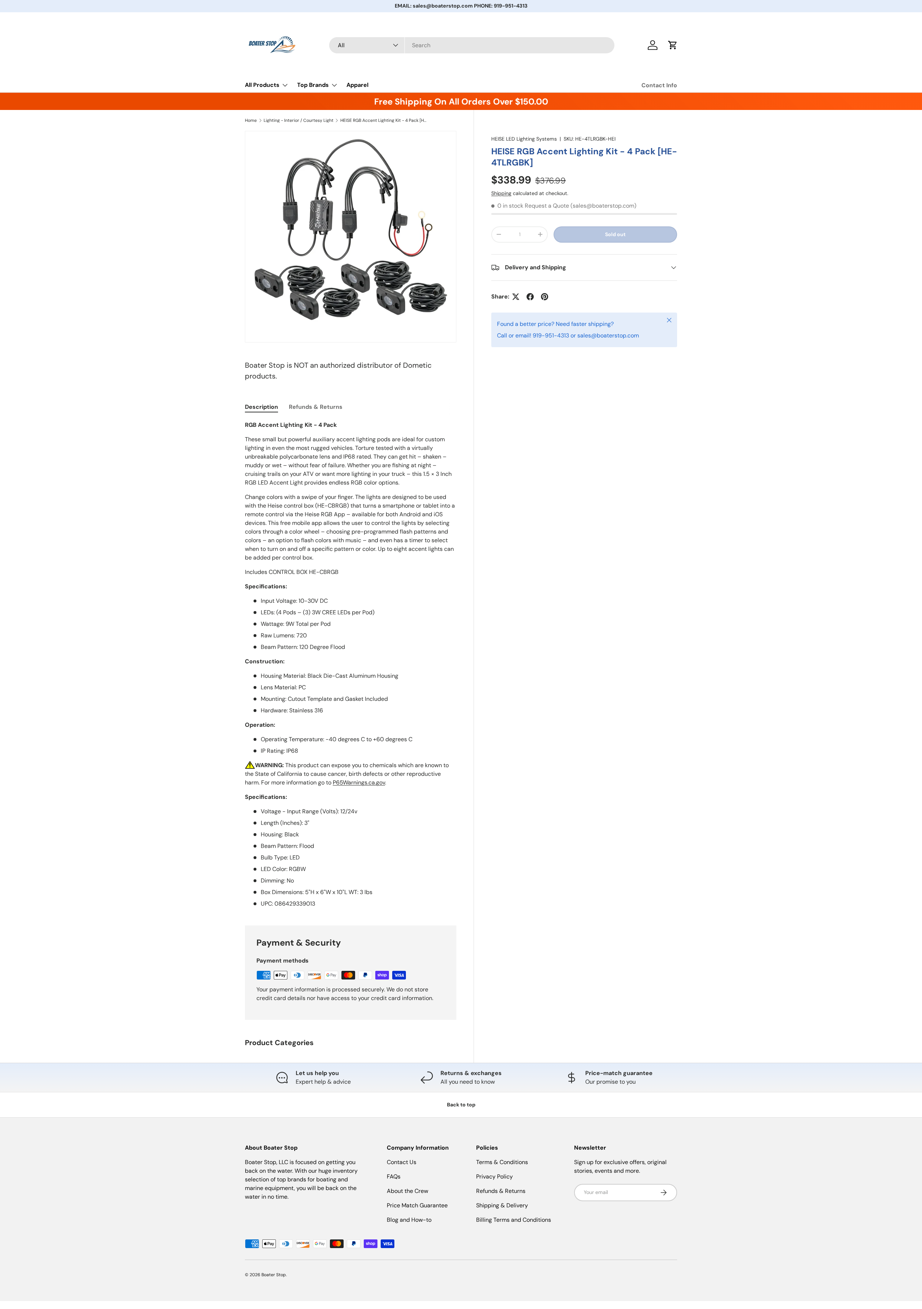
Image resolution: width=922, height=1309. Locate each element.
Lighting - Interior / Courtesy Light (299, 120)
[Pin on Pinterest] (544, 296)
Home (251, 120)
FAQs (393, 1176)
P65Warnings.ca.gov (359, 782)
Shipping (501, 193)
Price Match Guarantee (417, 1205)
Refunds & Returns (500, 1191)
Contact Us (401, 1162)
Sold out (615, 234)
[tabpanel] (350, 664)
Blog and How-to (409, 1220)
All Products (262, 85)
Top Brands (313, 85)
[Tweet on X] (516, 296)
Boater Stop (273, 1275)
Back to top (461, 1104)
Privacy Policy (494, 1176)
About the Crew (407, 1191)
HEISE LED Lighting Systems (524, 139)
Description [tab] (261, 407)
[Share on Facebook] (530, 296)
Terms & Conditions (502, 1162)
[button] (673, 45)
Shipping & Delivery (502, 1205)
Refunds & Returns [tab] (316, 407)
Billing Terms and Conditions (513, 1220)
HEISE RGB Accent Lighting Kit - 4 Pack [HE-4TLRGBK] (383, 120)
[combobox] (472, 45)
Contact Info (659, 85)
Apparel (357, 85)
